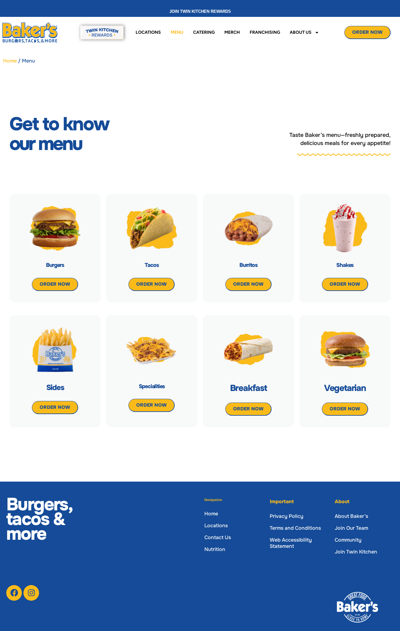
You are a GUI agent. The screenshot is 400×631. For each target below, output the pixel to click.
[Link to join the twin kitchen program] (101, 32)
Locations (148, 32)
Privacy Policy (286, 516)
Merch (232, 32)
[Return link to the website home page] (30, 32)
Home (10, 61)
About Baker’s (351, 516)
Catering (204, 32)
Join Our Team (351, 528)
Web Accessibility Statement (291, 543)
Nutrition (214, 549)
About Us (301, 32)
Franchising (265, 32)
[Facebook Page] (14, 593)
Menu (177, 32)
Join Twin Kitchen (356, 551)
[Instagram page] (31, 593)
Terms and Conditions (295, 528)
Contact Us (217, 537)
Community (348, 540)
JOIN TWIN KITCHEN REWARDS (200, 11)
